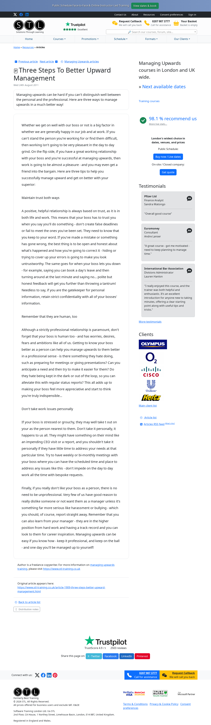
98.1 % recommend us (173, 118)
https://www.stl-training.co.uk (61, 569)
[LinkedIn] (27, 14)
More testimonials (150, 321)
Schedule (119, 39)
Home (29, 39)
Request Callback (183, 673)
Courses (58, 39)
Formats (150, 39)
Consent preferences (171, 14)
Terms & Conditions (135, 704)
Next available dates (164, 86)
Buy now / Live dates (168, 157)
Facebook (111, 656)
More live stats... (158, 124)
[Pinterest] (55, 675)
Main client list (148, 405)
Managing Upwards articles (81, 61)
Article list (150, 417)
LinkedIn (126, 656)
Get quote (168, 172)
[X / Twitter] (15, 14)
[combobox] (151, 32)
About (135, 14)
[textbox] (151, 32)
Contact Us (120, 14)
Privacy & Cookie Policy (164, 704)
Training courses (149, 101)
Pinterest (142, 656)
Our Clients (181, 39)
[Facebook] (21, 14)
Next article (47, 61)
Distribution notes (29, 609)
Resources (149, 14)
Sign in (192, 14)
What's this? (170, 423)
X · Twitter (94, 656)
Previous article (28, 61)
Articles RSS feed (154, 424)
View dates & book (145, 6)
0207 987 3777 (148, 673)
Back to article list (29, 602)
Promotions (89, 39)
